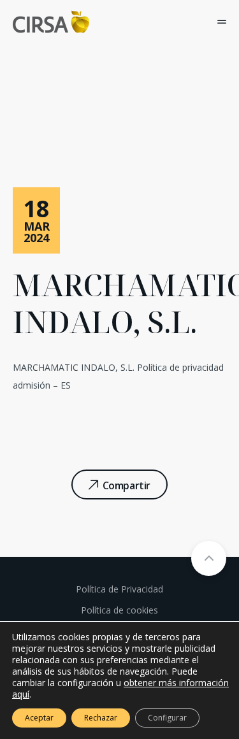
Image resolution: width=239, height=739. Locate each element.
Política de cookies (119, 610)
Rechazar (100, 717)
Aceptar (39, 717)
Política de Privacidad (119, 589)
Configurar (167, 717)
